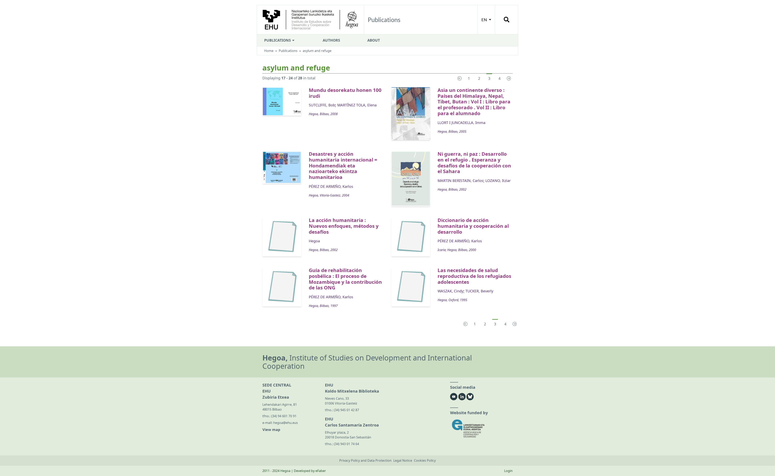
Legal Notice (402, 460)
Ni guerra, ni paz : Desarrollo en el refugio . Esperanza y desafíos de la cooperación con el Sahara (474, 162)
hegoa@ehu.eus (285, 422)
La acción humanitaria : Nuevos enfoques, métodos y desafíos (344, 226)
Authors (331, 40)
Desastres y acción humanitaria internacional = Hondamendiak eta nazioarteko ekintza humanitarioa (343, 165)
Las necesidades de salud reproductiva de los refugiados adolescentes (474, 276)
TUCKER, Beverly (479, 291)
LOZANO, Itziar (498, 180)
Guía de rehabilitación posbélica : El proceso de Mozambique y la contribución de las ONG (345, 279)
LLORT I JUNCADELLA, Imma (461, 122)
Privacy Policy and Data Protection (365, 460)
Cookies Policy (425, 460)
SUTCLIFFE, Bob (322, 105)
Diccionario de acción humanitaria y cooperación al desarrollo (473, 226)
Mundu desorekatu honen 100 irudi (345, 93)
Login (508, 471)
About (373, 40)
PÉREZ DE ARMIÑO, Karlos (331, 186)
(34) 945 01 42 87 (346, 410)
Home (268, 50)
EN (484, 19)
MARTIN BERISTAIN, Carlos (460, 180)
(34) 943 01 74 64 (346, 444)
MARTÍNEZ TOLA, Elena (357, 105)
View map (271, 429)
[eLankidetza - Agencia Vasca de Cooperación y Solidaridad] (481, 428)
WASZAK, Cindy (450, 291)
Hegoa (314, 241)
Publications (278, 40)
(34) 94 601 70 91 (283, 416)
